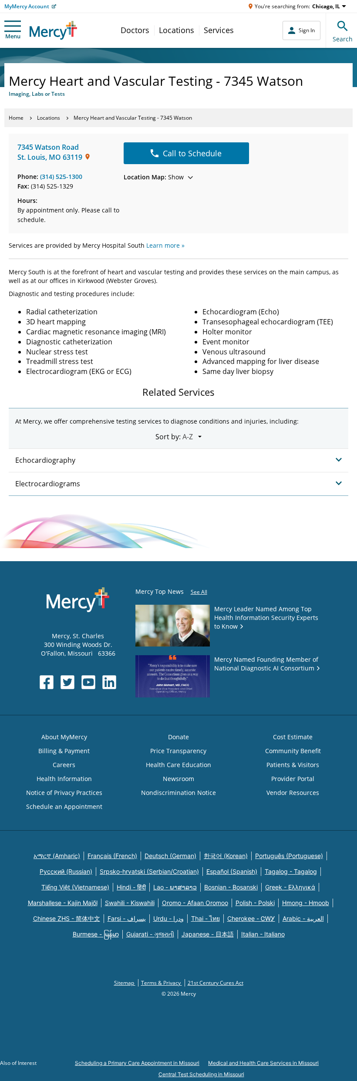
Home (16, 117)
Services (219, 30)
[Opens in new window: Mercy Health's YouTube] (88, 682)
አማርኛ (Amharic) (57, 855)
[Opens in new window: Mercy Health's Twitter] (67, 682)
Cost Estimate (293, 737)
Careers (64, 765)
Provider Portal (292, 779)
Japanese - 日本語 (208, 934)
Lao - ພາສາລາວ (175, 887)
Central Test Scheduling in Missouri (201, 1074)
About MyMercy (64, 737)
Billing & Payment (64, 751)
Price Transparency (178, 751)
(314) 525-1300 (61, 176)
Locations (176, 30)
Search (343, 39)
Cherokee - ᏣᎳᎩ (251, 918)
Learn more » (165, 245)
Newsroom (178, 779)
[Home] (53, 30)
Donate (178, 737)
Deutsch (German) (170, 855)
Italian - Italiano (263, 934)
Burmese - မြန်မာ (96, 934)
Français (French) (112, 855)
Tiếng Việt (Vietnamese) (75, 887)
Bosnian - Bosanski (231, 887)
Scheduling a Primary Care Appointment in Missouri (137, 1063)
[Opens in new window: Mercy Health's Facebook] (47, 682)
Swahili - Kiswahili (130, 902)
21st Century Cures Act (215, 983)
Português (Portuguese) (289, 855)
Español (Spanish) (231, 871)
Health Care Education (178, 765)
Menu (12, 36)
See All (199, 592)
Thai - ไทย (205, 918)
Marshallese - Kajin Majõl (63, 902)
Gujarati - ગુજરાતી (150, 934)
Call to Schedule (192, 153)
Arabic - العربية (303, 918)
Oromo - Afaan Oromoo (195, 902)
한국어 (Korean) (226, 855)
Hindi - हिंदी (131, 887)
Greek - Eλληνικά (290, 887)
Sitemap (124, 983)
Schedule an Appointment (64, 806)
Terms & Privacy (161, 983)
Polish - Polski (255, 902)
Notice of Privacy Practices (64, 792)
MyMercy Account (26, 6)
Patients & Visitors (292, 765)
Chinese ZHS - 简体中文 (66, 918)
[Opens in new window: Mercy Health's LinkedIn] (109, 682)
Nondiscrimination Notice (178, 792)
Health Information (64, 779)
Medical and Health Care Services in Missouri (263, 1063)
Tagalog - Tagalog (291, 871)
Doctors (135, 30)
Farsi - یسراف (127, 918)
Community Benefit (293, 751)
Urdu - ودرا (168, 918)
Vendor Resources (292, 792)
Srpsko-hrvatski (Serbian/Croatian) (149, 871)
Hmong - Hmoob (305, 902)
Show (154, 177)
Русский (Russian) (66, 871)
